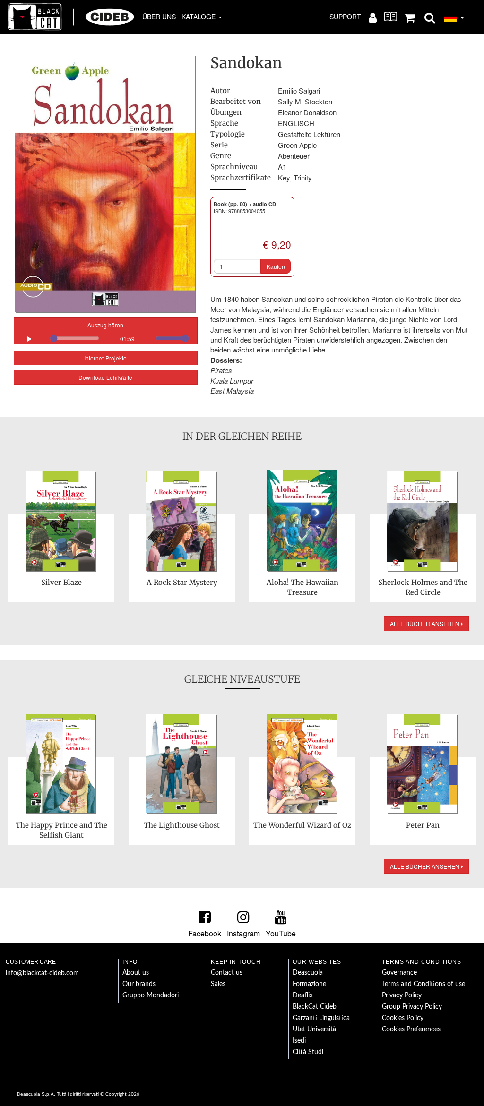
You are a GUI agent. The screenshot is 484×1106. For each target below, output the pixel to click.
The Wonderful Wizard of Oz (302, 825)
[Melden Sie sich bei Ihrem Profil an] (372, 17)
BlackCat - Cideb (71, 16)
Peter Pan (423, 825)
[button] (430, 17)
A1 (282, 166)
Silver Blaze (61, 582)
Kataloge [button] (199, 16)
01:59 (127, 338)
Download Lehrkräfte (105, 377)
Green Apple (297, 145)
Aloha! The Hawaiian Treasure (302, 587)
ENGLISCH (296, 123)
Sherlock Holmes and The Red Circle (422, 587)
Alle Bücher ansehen (425, 623)
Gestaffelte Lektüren (309, 134)
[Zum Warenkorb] (410, 17)
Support (345, 16)
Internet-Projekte (105, 358)
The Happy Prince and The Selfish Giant (61, 830)
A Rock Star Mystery (182, 582)
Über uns (159, 16)
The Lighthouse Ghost (182, 825)
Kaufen (276, 266)
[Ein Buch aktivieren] (390, 16)
